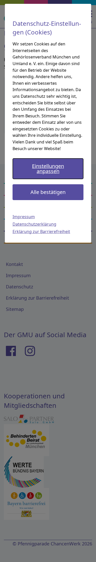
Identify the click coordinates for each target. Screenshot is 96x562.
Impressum (24, 216)
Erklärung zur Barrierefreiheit (41, 231)
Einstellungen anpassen (48, 169)
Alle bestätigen (48, 192)
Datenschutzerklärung (34, 224)
